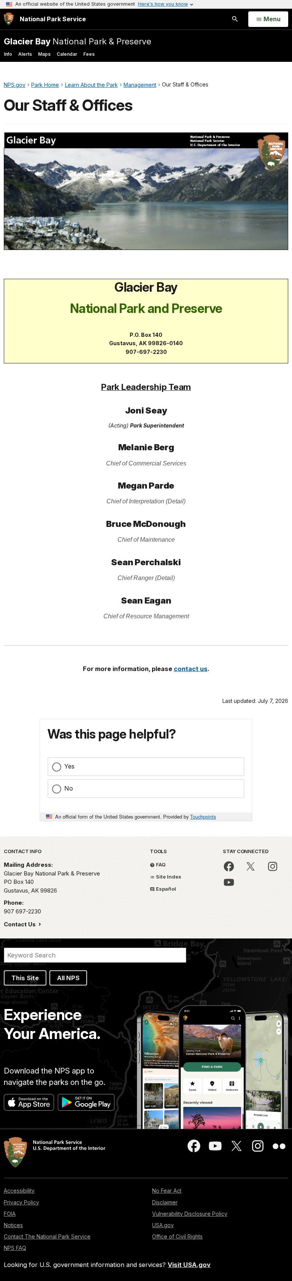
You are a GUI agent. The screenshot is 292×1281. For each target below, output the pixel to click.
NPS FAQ (15, 1248)
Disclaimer (165, 1202)
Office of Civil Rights (177, 1236)
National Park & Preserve (77, 41)
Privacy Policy (21, 1202)
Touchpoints (203, 816)
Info (8, 54)
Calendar (67, 54)
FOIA (10, 1213)
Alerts (25, 54)
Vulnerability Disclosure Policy (189, 1213)
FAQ (160, 864)
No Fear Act (166, 1190)
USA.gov (163, 1225)
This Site (25, 978)
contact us (191, 669)
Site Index (168, 877)
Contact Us (20, 924)
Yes (69, 766)
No (68, 788)
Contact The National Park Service (47, 1236)
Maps (44, 54)
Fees (89, 54)
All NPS (68, 978)
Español (165, 889)
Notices (13, 1225)
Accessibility (19, 1190)
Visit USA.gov (189, 1264)
